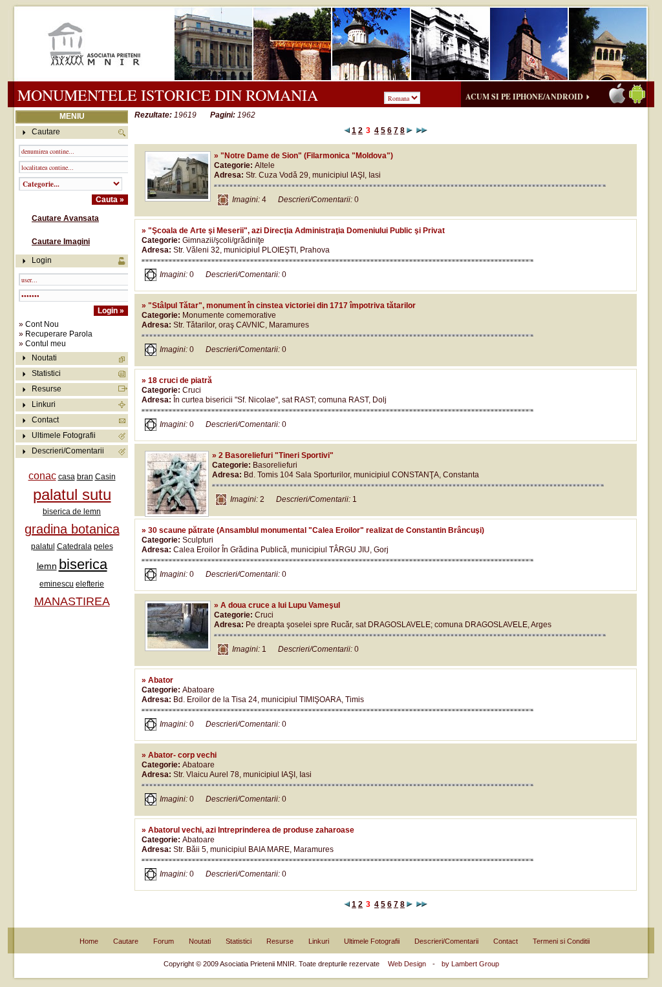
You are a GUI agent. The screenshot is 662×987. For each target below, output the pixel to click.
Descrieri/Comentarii (68, 450)
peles (103, 546)
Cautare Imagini (61, 241)
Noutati (44, 357)
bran (85, 476)
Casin (105, 476)
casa (66, 476)
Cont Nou (42, 324)
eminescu (56, 583)
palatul (43, 546)
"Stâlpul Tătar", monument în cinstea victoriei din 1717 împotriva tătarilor (282, 305)
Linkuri (44, 404)
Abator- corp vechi (182, 755)
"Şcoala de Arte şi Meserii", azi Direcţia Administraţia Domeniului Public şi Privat (296, 230)
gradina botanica (72, 529)
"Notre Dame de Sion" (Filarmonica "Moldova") (306, 155)
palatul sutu (72, 494)
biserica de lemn (72, 511)
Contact (45, 419)
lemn (47, 566)
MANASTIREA (72, 601)
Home (89, 941)
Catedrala (74, 546)
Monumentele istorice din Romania (167, 95)
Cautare (125, 941)
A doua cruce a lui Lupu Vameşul (280, 605)
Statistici (46, 373)
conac (42, 475)
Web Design (407, 964)
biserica (83, 564)
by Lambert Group (470, 964)
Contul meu (45, 343)
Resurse (46, 388)
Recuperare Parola (58, 333)
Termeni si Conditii (561, 941)
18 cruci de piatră (180, 380)
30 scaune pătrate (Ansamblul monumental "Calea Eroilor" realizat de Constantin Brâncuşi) (316, 530)
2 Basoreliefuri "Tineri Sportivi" (276, 455)
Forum (163, 941)
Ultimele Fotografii (64, 435)
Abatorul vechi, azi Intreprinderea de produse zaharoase (251, 830)
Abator (160, 680)
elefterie (90, 583)
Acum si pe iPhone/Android (524, 96)
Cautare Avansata (65, 218)
